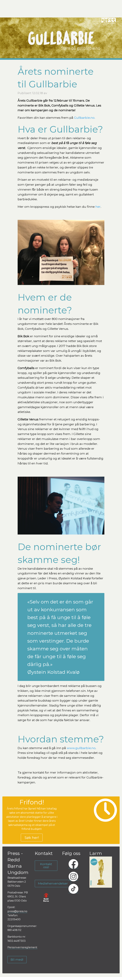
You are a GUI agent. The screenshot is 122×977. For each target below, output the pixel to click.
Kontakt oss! (46, 865)
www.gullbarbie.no (81, 748)
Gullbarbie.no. (84, 118)
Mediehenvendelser (53, 883)
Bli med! (17, 959)
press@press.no (17, 911)
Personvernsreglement (22, 947)
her (98, 207)
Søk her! (32, 837)
